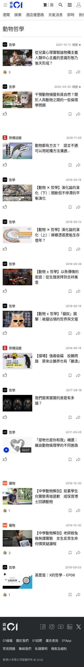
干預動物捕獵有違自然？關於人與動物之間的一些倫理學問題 (56, 99)
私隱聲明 (41, 648)
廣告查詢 (52, 640)
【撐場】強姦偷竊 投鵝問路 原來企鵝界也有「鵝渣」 (58, 358)
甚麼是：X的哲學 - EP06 (55, 575)
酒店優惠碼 (35, 15)
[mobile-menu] (5, 5)
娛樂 (18, 15)
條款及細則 (59, 648)
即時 (70, 15)
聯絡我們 (25, 648)
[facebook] (42, 626)
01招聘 (37, 640)
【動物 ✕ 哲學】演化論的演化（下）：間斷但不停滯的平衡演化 (57, 192)
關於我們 (22, 640)
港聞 (6, 15)
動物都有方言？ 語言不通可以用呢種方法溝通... (56, 148)
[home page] (16, 5)
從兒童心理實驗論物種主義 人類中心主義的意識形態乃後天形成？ (58, 57)
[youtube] (60, 626)
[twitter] (78, 626)
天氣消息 (55, 15)
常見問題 (9, 648)
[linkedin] (69, 626)
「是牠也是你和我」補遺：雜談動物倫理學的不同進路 (56, 443)
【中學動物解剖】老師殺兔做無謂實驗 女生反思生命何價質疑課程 (56, 538)
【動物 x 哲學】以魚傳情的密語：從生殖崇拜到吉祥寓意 (57, 277)
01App (66, 640)
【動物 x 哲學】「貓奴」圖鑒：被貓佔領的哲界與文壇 (56, 316)
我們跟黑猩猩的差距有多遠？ (54, 400)
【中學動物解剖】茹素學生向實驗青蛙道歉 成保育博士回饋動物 (56, 496)
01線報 (8, 640)
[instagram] (51, 626)
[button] (70, 72)
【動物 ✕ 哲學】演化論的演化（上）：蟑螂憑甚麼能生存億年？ (57, 235)
